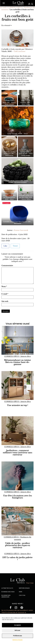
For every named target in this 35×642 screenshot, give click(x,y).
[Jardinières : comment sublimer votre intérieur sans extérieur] (17, 430)
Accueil (3, 7)
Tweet (15, 246)
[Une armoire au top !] (17, 385)
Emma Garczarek (21, 230)
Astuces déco (26, 356)
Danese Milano (26, 199)
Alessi (12, 199)
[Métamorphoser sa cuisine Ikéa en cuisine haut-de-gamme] (17, 340)
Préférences (17, 636)
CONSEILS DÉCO (14, 7)
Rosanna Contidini (20, 182)
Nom (4, 286)
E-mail (4, 294)
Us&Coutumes (19, 51)
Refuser (17, 630)
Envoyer (6, 311)
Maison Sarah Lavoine (10, 103)
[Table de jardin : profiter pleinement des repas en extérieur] (17, 521)
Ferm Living (26, 104)
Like (5, 246)
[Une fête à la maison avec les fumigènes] (17, 475)
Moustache (17, 223)
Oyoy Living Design (27, 154)
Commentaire (7, 265)
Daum (26, 133)
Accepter (17, 625)
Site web (4, 301)
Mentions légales (18, 640)
